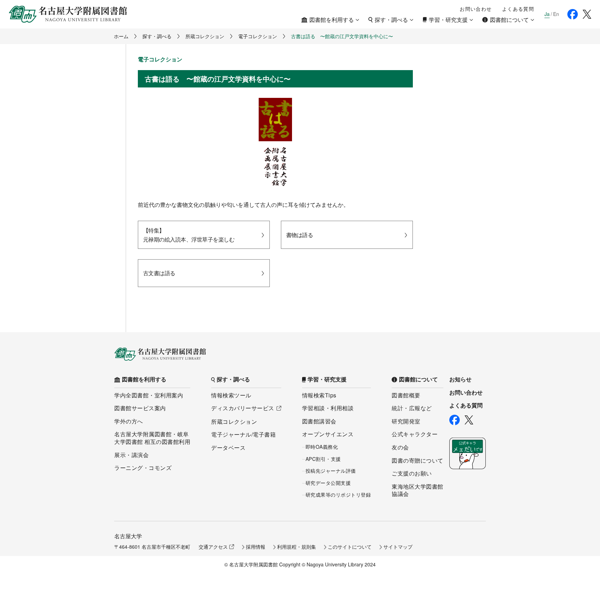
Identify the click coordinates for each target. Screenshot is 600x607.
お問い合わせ (476, 9)
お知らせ (460, 379)
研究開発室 (406, 421)
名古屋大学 (128, 536)
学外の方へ (128, 421)
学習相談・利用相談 (328, 408)
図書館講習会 (319, 421)
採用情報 (255, 546)
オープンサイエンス (328, 434)
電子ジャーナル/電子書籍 (243, 434)
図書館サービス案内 (140, 408)
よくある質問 (518, 9)
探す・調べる (157, 36)
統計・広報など (412, 408)
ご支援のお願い (412, 473)
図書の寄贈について (417, 460)
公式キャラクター (415, 434)
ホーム (121, 36)
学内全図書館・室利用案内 (148, 395)
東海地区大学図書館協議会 (417, 490)
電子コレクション (257, 36)
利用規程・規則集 (296, 546)
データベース (228, 448)
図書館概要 (406, 395)
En (556, 14)
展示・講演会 (131, 455)
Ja (547, 14)
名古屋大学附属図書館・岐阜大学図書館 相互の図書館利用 (152, 438)
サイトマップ (397, 546)
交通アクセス (213, 546)
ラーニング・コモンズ (143, 468)
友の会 (400, 447)
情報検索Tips (319, 395)
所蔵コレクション (204, 36)
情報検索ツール (231, 395)
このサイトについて (350, 546)
